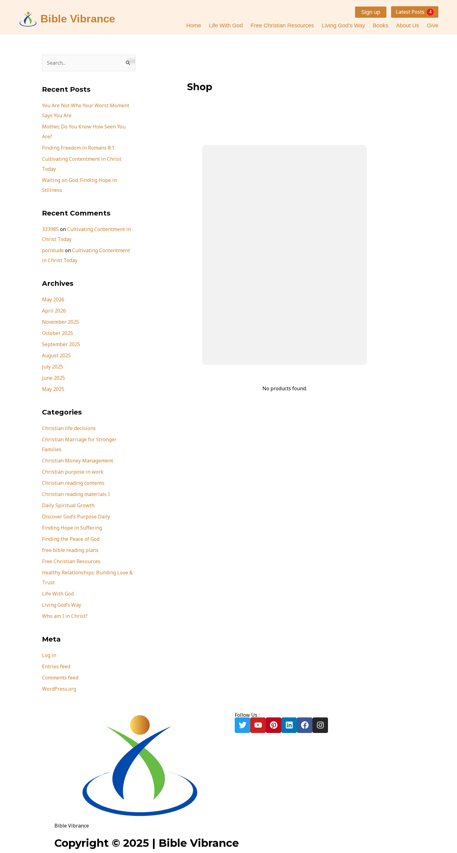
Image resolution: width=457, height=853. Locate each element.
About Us (407, 25)
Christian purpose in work (73, 471)
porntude (53, 250)
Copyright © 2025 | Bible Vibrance (146, 843)
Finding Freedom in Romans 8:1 (78, 147)
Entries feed (56, 666)
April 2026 (54, 310)
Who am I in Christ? (65, 616)
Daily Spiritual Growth (68, 505)
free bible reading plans (70, 550)
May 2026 (53, 299)
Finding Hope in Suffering (72, 527)
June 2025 (53, 377)
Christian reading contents (73, 483)
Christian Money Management (77, 460)
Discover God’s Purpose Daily (76, 516)
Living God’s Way (343, 25)
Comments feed (60, 677)
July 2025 (52, 366)
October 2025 (57, 333)
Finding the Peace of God (70, 538)
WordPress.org (59, 688)
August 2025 (56, 355)
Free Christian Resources (282, 25)
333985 (50, 229)
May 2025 (53, 389)
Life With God (226, 25)
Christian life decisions (69, 428)
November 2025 (60, 321)
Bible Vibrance (77, 18)
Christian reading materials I (76, 494)
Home (193, 25)
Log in (49, 655)
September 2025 (61, 344)
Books (380, 25)
